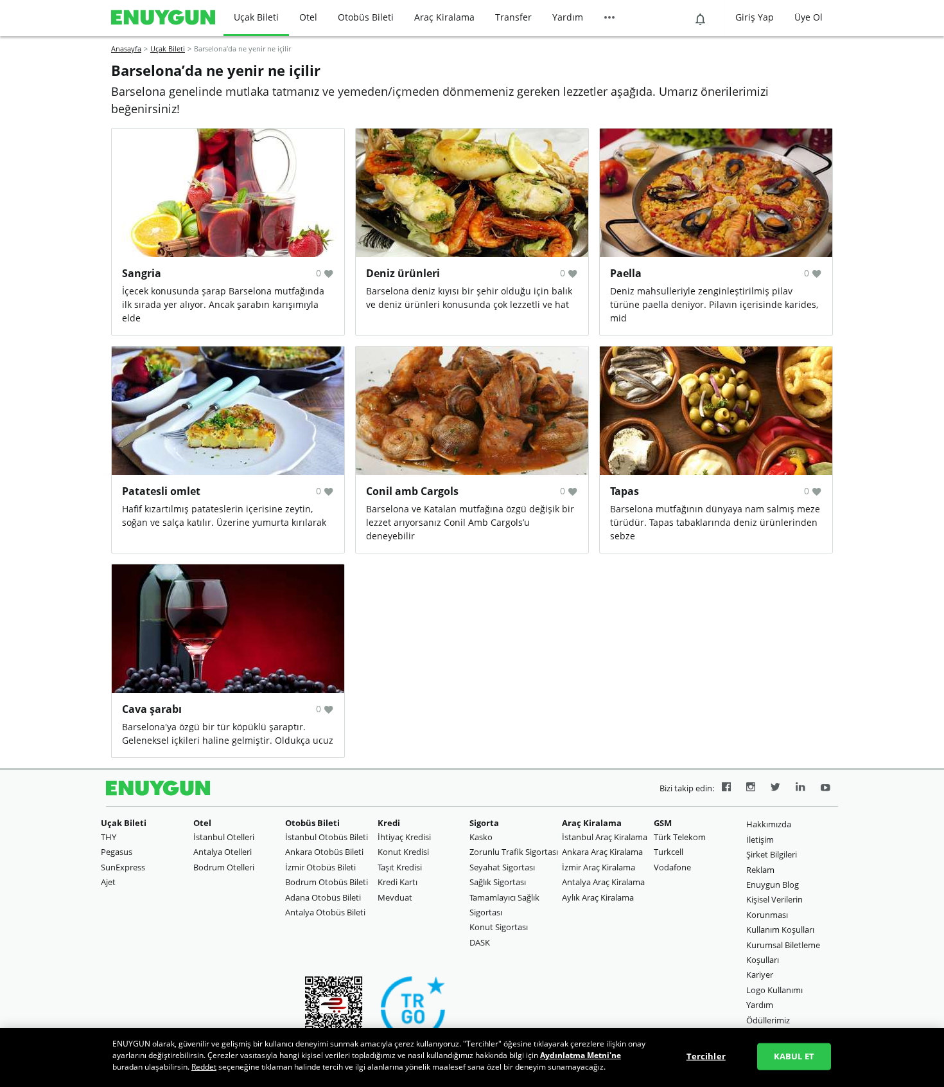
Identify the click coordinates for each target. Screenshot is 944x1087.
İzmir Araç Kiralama (598, 867)
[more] (609, 18)
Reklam (760, 870)
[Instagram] (751, 788)
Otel (308, 17)
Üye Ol (808, 17)
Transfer (513, 17)
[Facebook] (726, 788)
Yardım (567, 17)
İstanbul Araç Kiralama (604, 837)
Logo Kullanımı (774, 990)
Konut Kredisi (403, 852)
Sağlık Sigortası (497, 882)
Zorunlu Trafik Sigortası (513, 852)
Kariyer (759, 974)
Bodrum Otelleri (223, 867)
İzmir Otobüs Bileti (320, 867)
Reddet (203, 1066)
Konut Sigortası (498, 927)
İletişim (760, 839)
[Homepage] (163, 18)
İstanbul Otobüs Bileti (326, 837)
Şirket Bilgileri (771, 854)
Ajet (108, 882)
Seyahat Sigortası (502, 867)
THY (108, 837)
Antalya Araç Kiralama (603, 882)
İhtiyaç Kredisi (404, 837)
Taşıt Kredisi (400, 867)
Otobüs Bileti (366, 17)
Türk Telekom (680, 837)
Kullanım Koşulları (780, 929)
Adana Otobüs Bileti (323, 897)
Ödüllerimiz (768, 1020)
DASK (479, 942)
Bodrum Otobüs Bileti (326, 882)
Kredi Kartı (397, 882)
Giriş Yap (754, 17)
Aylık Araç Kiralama (598, 897)
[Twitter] (775, 788)
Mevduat (395, 897)
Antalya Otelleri (222, 852)
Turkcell (668, 852)
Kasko (481, 837)
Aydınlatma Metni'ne (580, 1055)
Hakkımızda (768, 824)
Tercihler (706, 1056)
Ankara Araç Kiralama (602, 852)
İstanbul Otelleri (223, 837)
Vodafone (672, 867)
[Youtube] (825, 788)
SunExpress (123, 867)
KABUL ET (794, 1056)
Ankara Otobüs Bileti (324, 852)
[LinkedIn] (800, 788)
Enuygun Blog (772, 884)
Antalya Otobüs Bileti (325, 912)
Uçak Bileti (256, 17)
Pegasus (116, 852)
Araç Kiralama (444, 17)
